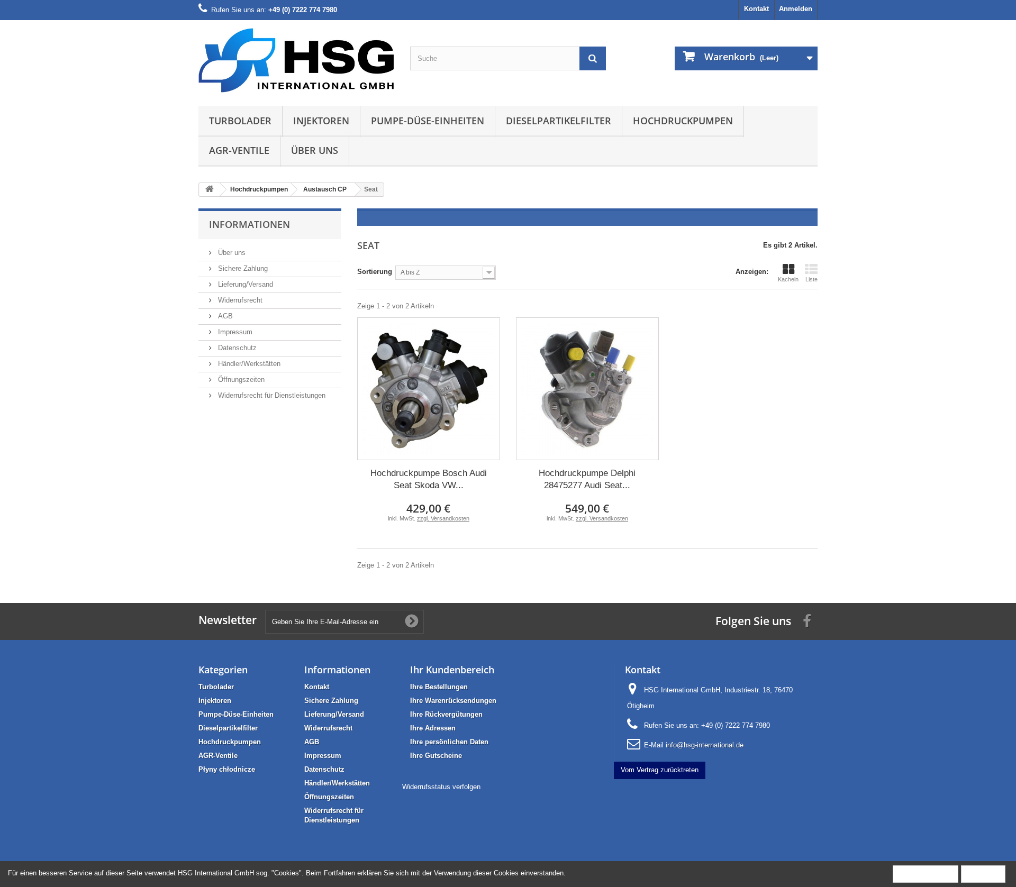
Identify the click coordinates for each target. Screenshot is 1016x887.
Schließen (983, 873)
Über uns (314, 150)
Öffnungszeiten (240, 379)
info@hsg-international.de (704, 745)
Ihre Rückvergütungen (446, 714)
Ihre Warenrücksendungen (453, 701)
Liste (811, 279)
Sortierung (374, 272)
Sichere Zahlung (242, 268)
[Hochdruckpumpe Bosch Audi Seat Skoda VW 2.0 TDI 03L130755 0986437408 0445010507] (428, 389)
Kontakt (756, 9)
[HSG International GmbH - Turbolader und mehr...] (296, 60)
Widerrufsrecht (239, 300)
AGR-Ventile (239, 150)
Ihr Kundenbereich (452, 669)
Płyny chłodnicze (226, 769)
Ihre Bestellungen (439, 687)
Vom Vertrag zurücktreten (659, 770)
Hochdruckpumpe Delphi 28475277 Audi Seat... (587, 479)
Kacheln (788, 279)
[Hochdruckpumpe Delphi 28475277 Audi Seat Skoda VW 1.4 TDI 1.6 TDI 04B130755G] (587, 389)
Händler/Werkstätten (248, 364)
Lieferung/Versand (244, 284)
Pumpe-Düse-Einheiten (427, 120)
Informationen (249, 224)
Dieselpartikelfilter (558, 120)
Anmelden (795, 9)
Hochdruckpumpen (683, 120)
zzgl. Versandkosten (443, 518)
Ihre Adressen (433, 728)
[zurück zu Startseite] (209, 189)
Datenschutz (236, 348)
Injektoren (321, 120)
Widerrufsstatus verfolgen (441, 787)
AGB (224, 316)
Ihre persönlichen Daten (449, 742)
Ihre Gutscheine (436, 756)
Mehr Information (925, 873)
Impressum (234, 332)
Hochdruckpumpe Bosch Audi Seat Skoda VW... (428, 479)
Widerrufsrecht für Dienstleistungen (270, 395)
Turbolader (240, 120)
